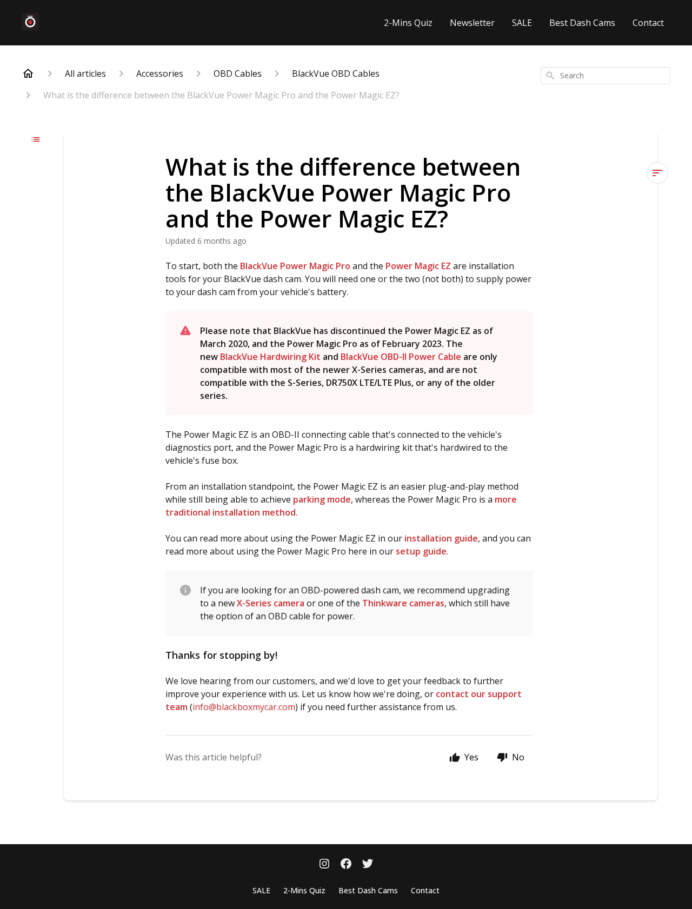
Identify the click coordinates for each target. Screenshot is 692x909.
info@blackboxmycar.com (243, 707)
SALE (522, 23)
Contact (648, 23)
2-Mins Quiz (408, 23)
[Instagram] (324, 864)
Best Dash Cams (582, 23)
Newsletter (472, 23)
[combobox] (605, 75)
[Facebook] (346, 864)
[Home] (28, 73)
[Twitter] (367, 864)
